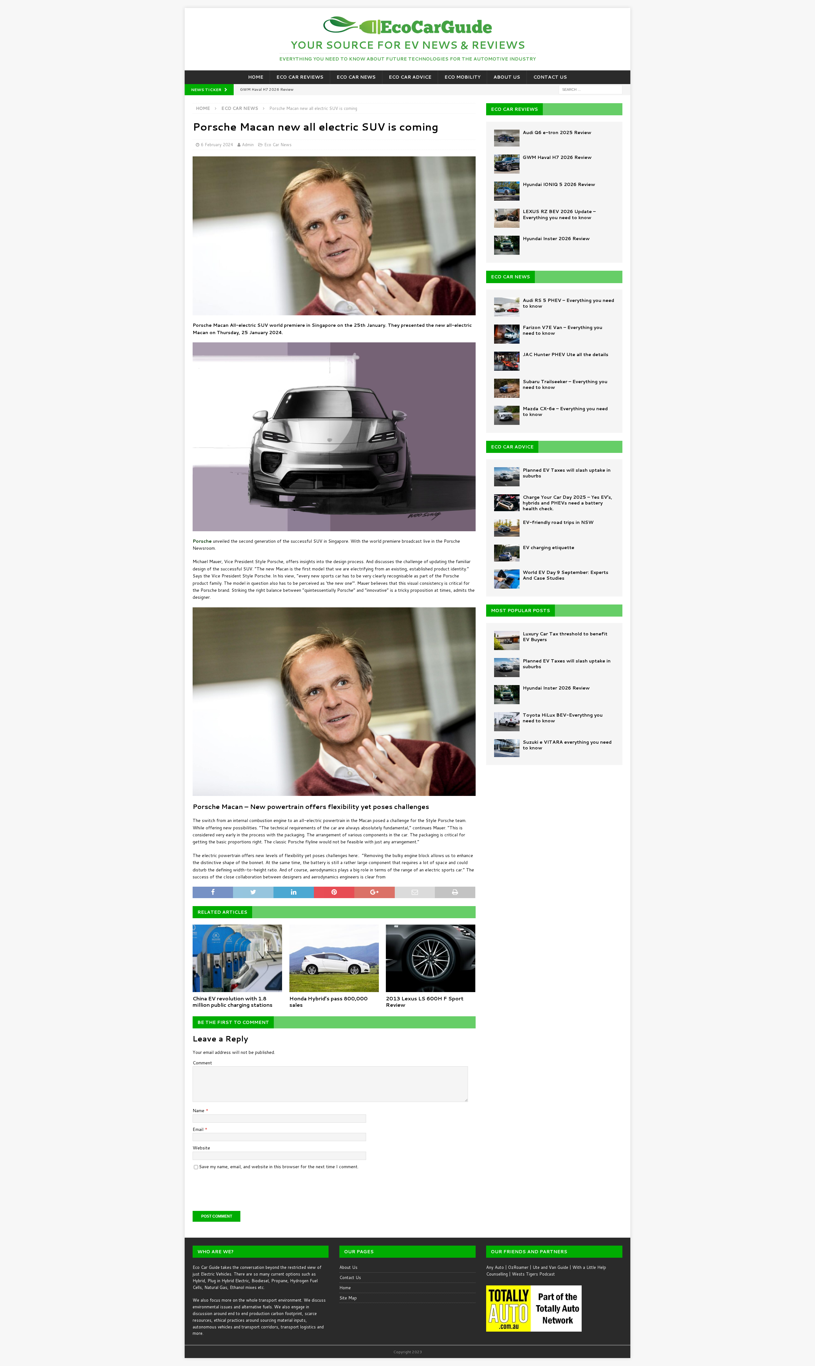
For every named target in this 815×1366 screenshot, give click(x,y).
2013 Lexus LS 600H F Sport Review (425, 1002)
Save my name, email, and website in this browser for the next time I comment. (278, 1166)
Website (201, 1148)
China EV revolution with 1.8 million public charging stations (233, 1002)
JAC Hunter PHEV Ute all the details (565, 354)
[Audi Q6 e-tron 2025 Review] (507, 138)
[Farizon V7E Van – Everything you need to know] (507, 334)
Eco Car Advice (410, 77)
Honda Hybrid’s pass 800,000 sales (328, 1002)
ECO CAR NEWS (510, 277)
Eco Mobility (462, 77)
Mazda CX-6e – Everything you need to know (565, 411)
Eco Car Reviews (299, 77)
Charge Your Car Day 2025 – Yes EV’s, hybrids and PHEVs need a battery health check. (567, 503)
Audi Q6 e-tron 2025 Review (557, 132)
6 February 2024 (217, 144)
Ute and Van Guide (550, 1267)
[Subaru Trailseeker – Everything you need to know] (507, 388)
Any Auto (495, 1267)
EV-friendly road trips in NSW (558, 522)
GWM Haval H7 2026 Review (557, 157)
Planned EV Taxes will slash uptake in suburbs (567, 473)
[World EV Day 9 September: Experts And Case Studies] (507, 579)
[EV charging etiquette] (507, 553)
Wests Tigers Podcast (533, 1274)
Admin (248, 144)
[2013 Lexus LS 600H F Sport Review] (430, 958)
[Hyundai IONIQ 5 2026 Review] (507, 191)
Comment (202, 1063)
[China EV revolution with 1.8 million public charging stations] (237, 958)
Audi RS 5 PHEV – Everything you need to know (568, 303)
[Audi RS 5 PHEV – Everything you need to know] (507, 307)
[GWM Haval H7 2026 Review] (507, 164)
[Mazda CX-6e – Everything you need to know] (507, 415)
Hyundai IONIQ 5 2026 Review (559, 184)
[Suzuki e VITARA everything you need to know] (507, 748)
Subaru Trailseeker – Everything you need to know (565, 384)
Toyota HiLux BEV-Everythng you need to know (563, 718)
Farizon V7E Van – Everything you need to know (562, 330)
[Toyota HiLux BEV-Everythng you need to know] (507, 721)
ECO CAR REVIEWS (514, 109)
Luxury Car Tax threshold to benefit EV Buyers (565, 637)
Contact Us (550, 77)
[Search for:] (590, 89)
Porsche (202, 541)
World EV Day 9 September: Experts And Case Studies (565, 575)
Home (255, 77)
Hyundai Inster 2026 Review (556, 238)
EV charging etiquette (548, 547)
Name (199, 1110)
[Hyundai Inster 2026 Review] (507, 245)
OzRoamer (518, 1267)
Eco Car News (356, 77)
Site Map (348, 1298)
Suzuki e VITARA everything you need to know (567, 745)
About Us (506, 77)
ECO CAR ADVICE (512, 447)
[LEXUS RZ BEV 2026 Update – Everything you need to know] (507, 218)
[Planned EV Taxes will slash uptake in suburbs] (507, 476)
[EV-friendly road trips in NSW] (507, 527)
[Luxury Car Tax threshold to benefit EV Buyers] (507, 640)
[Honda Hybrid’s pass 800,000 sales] (334, 958)
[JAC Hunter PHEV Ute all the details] (507, 361)
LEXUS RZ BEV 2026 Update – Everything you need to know (559, 214)
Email (199, 1129)
